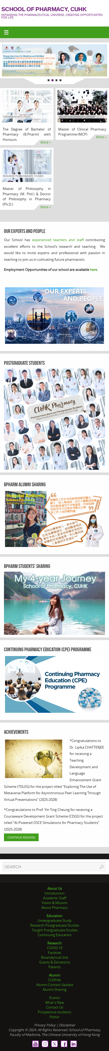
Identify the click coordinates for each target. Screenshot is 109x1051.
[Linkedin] (73, 1043)
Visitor (54, 1016)
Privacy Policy (45, 1025)
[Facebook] (64, 1043)
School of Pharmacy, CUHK (44, 9)
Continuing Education (55, 934)
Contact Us (54, 1007)
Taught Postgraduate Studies (55, 930)
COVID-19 (54, 947)
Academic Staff (54, 898)
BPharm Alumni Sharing (25, 484)
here (93, 269)
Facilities (54, 952)
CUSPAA (54, 980)
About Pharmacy (54, 907)
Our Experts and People (24, 231)
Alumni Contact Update (54, 984)
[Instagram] (45, 1043)
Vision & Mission (54, 902)
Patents (54, 967)
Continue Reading (21, 837)
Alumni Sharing (54, 989)
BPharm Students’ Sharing (27, 566)
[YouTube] (35, 1043)
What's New (54, 1002)
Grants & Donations (54, 962)
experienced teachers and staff (58, 239)
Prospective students (54, 1012)
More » (45, 142)
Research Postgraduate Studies (54, 925)
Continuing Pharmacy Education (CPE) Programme (47, 649)
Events (54, 997)
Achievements (16, 732)
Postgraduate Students (24, 363)
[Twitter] (54, 1043)
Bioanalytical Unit (54, 957)
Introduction (54, 893)
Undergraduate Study (55, 920)
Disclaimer (67, 1025)
